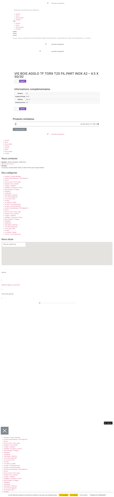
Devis (17, 16)
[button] (57, 21)
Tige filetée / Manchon (11, 195)
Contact (18, 19)
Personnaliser (84, 495)
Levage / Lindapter (10, 185)
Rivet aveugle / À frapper (12, 189)
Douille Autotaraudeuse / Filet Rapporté (16, 178)
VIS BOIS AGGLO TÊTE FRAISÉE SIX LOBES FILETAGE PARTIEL (39, 38)
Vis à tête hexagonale (11, 197)
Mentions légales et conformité (11, 285)
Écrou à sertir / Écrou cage (13, 182)
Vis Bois (20, 38)
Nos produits (19, 18)
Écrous (7, 180)
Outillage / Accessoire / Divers (13, 187)
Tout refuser (73, 495)
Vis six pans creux (10, 198)
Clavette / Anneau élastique (13, 176)
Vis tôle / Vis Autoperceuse (13, 204)
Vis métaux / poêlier (10, 202)
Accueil (18, 14)
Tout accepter (64, 495)
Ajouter (22, 81)
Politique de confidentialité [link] (98, 495)
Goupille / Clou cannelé (11, 184)
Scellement (8, 193)
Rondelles (7, 191)
